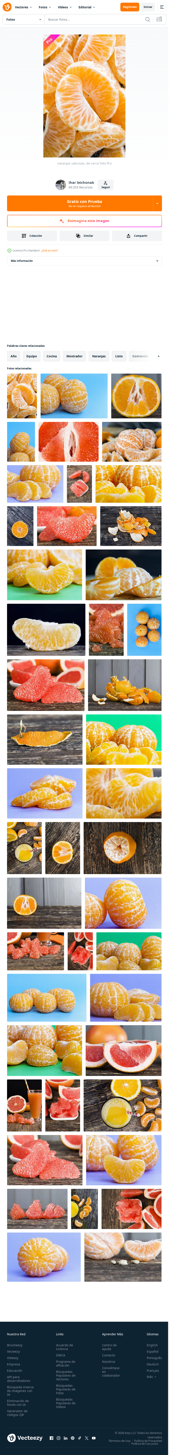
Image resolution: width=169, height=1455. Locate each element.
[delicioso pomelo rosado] (62, 1105)
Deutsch (149, 1364)
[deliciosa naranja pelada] (129, 484)
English (148, 1345)
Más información (22, 261)
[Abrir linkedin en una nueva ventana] (65, 1439)
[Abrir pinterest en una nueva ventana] (72, 1439)
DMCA (59, 1355)
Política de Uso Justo (141, 1446)
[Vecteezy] (7, 7)
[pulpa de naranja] (44, 903)
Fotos (43, 7)
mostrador (74, 356)
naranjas (99, 356)
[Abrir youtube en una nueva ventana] (94, 1439)
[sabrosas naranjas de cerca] (45, 793)
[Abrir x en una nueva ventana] (86, 1439)
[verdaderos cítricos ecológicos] (44, 1050)
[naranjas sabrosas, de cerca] (22, 396)
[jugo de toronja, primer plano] (35, 951)
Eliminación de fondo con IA (18, 1403)
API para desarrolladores (18, 1379)
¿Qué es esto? (49, 250)
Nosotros (106, 1361)
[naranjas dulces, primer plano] (124, 574)
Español (149, 1351)
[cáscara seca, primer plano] (45, 739)
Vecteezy (13, 1351)
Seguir (105, 187)
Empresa (13, 1364)
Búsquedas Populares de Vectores (64, 1375)
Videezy (12, 1358)
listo (119, 356)
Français (149, 1370)
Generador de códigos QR (17, 1413)
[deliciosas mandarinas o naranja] (62, 848)
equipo (31, 356)
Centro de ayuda (107, 1347)
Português (151, 1358)
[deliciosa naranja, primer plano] (74, 396)
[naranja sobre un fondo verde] (129, 951)
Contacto (106, 1355)
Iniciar (148, 7)
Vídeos (63, 7)
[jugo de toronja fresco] (24, 1105)
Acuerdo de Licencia (63, 1347)
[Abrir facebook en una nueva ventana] (51, 1439)
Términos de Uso (148, 1441)
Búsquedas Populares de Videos (64, 1403)
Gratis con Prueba (84, 203)
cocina (52, 356)
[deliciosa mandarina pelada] (21, 442)
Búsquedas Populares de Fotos (64, 1389)
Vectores (21, 7)
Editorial (85, 7)
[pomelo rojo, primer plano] (69, 442)
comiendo (140, 356)
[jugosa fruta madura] (46, 630)
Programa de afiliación (64, 1363)
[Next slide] (152, 356)
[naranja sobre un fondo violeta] (123, 903)
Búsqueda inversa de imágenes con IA (20, 1391)
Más (146, 1377)
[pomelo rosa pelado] (106, 630)
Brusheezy (14, 1345)
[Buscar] (147, 19)
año (14, 356)
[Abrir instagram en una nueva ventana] (58, 1439)
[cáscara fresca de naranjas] (131, 526)
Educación (14, 1370)
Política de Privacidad (145, 1444)
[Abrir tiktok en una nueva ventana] (79, 1439)
